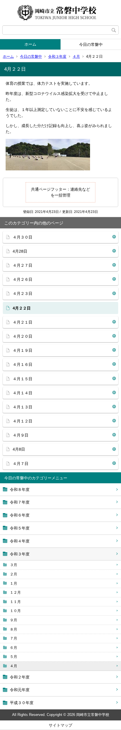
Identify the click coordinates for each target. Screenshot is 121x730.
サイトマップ (60, 725)
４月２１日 (22, 322)
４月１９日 (22, 350)
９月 (13, 620)
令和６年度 (20, 515)
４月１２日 (22, 421)
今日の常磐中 (91, 44)
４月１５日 (22, 379)
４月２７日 (22, 265)
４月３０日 (22, 237)
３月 (13, 565)
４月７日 (20, 463)
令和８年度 (20, 489)
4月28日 (20, 251)
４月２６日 (22, 279)
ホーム (30, 44)
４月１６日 (22, 364)
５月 (13, 657)
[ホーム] (60, 12)
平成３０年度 (21, 702)
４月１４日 (22, 393)
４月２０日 (22, 336)
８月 (13, 629)
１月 (13, 583)
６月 (13, 648)
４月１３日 (22, 407)
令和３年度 (57, 56)
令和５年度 (20, 528)
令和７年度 (20, 502)
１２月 (15, 592)
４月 (76, 56)
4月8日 (19, 449)
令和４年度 (20, 541)
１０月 (15, 611)
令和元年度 (20, 689)
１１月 (15, 602)
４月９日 (20, 435)
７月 (13, 638)
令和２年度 (20, 677)
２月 (13, 574)
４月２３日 (22, 293)
